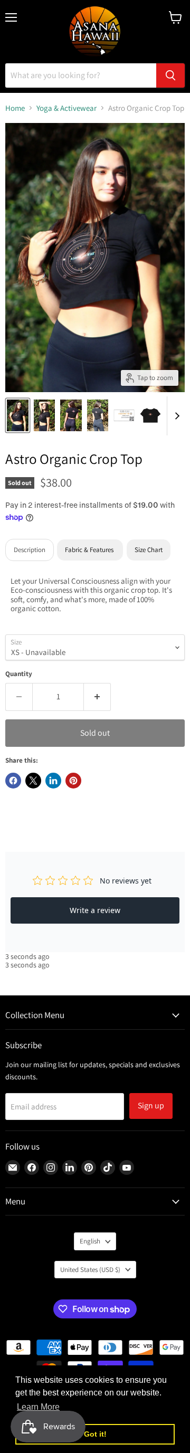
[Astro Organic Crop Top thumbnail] (18, 415)
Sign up (151, 1105)
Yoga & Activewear (66, 107)
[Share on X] (33, 781)
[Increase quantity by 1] (97, 696)
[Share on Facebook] (13, 781)
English (90, 1241)
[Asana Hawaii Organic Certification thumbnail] (124, 415)
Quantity (18, 674)
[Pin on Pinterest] (73, 781)
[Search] (170, 75)
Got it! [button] (95, 1434)
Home (15, 107)
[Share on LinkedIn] (53, 781)
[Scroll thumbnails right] (175, 415)
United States (90, 1269)
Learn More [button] (38, 1406)
